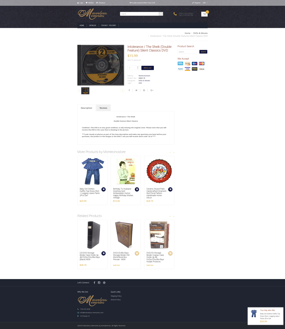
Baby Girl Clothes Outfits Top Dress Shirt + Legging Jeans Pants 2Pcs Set (90, 192)
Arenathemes (106, 326)
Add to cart (148, 68)
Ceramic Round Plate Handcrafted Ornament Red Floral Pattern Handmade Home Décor (156, 193)
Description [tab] (86, 108)
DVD (140, 83)
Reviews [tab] (103, 108)
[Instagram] (99, 283)
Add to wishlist (134, 60)
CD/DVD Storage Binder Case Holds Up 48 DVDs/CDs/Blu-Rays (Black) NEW (90, 256)
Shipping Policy (116, 296)
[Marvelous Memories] (92, 13)
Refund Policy (116, 300)
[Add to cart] (103, 189)
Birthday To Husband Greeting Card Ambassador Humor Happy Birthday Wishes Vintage (123, 193)
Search (203, 52)
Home (187, 33)
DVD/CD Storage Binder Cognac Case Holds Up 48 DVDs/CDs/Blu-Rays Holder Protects (155, 257)
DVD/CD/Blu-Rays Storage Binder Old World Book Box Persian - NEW (121, 256)
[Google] (151, 90)
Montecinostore (144, 76)
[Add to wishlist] (79, 158)
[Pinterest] (104, 283)
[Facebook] (128, 90)
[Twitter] (136, 90)
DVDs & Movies (200, 33)
